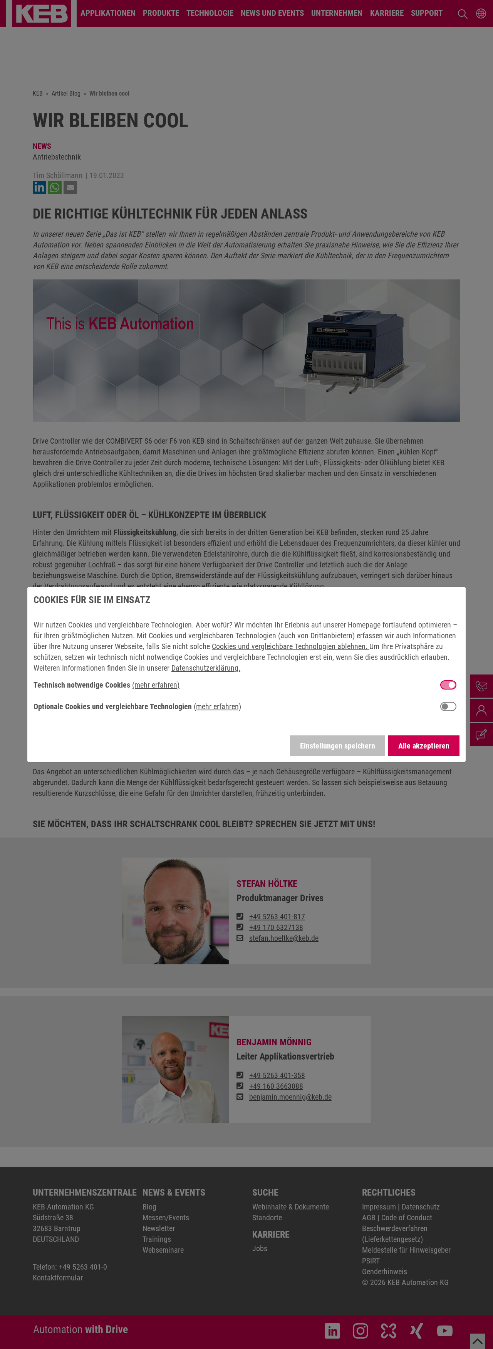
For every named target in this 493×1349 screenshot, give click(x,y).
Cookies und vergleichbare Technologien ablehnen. (290, 646)
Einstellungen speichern (337, 745)
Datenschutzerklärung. (205, 668)
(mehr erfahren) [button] (155, 685)
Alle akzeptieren (423, 745)
